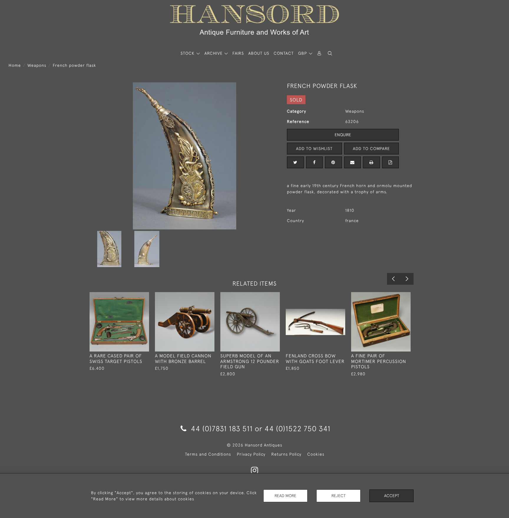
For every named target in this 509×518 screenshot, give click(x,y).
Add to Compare (371, 148)
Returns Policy (286, 454)
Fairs (238, 53)
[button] (330, 53)
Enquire (343, 134)
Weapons (36, 65)
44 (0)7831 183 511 (222, 428)
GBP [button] (303, 53)
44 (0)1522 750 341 (297, 428)
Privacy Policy (251, 454)
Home (15, 65)
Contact (284, 53)
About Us (258, 53)
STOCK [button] (188, 53)
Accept (391, 495)
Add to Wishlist (314, 148)
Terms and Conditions (208, 454)
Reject (338, 495)
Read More (285, 495)
